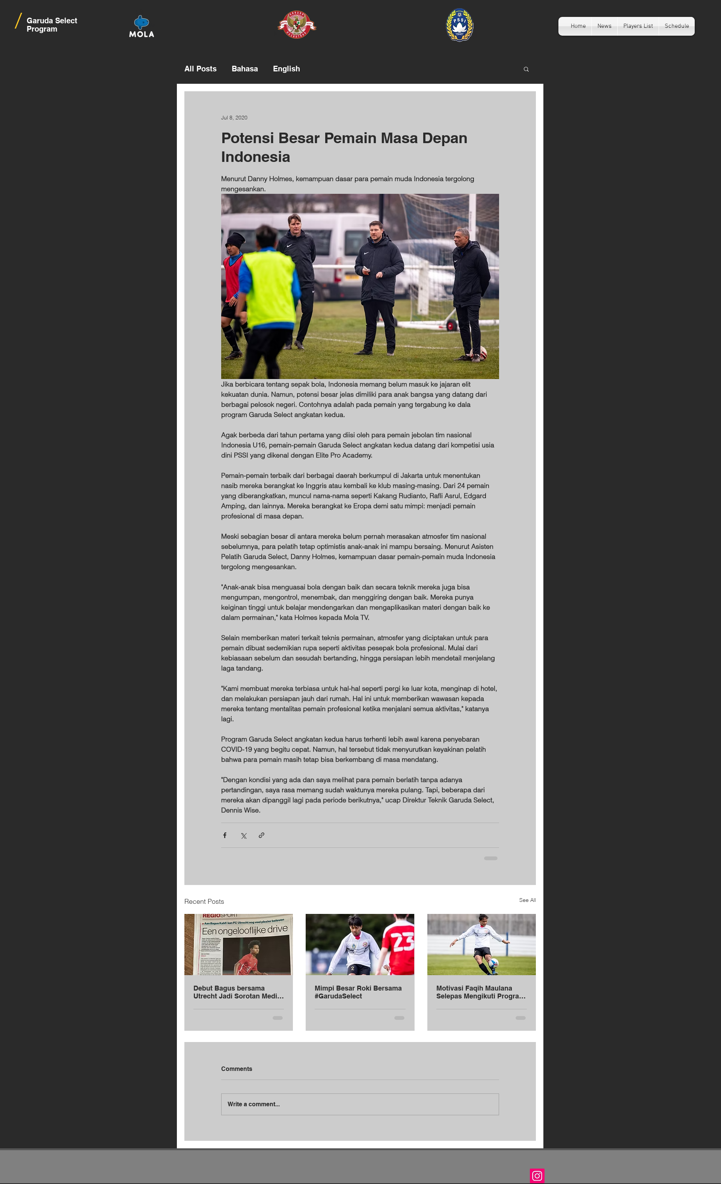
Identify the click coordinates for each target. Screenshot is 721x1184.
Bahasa (245, 68)
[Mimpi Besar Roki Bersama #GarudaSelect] (360, 944)
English (286, 68)
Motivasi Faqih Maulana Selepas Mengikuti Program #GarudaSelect (480, 992)
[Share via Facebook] (224, 835)
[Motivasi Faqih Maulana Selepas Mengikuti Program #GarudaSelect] (481, 944)
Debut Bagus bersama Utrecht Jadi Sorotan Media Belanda (237, 992)
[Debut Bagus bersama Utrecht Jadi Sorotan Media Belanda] (238, 944)
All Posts (200, 68)
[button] (526, 69)
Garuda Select (52, 20)
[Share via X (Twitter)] (243, 835)
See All (527, 900)
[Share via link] (261, 835)
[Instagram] (537, 1176)
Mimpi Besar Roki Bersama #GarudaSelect (358, 992)
